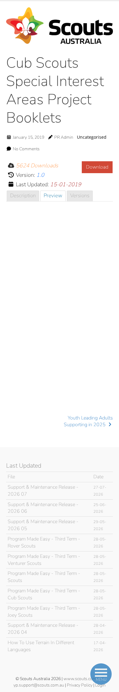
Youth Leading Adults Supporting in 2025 (88, 421)
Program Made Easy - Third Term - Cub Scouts (44, 594)
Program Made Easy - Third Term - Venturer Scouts (44, 560)
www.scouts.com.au (82, 679)
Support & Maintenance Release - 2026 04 (43, 629)
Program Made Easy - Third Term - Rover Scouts (44, 542)
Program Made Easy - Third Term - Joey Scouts (44, 612)
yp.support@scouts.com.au (38, 685)
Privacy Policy (79, 685)
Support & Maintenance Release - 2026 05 (43, 525)
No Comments (26, 149)
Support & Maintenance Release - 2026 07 (43, 491)
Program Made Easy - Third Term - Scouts (44, 577)
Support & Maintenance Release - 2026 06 (43, 508)
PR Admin (63, 137)
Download (97, 167)
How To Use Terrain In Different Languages (41, 646)
